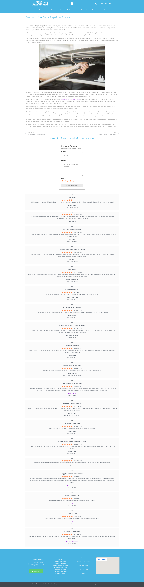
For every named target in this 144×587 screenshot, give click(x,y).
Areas (62, 10)
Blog (83, 573)
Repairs (94, 10)
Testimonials (71, 10)
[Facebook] (72, 3)
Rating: (63, 178)
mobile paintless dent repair (70, 99)
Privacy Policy (83, 565)
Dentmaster (43, 10)
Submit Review (73, 185)
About (102, 10)
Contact (84, 10)
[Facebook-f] (95, 584)
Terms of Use (84, 569)
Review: (64, 160)
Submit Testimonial (83, 562)
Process (53, 10)
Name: (63, 151)
